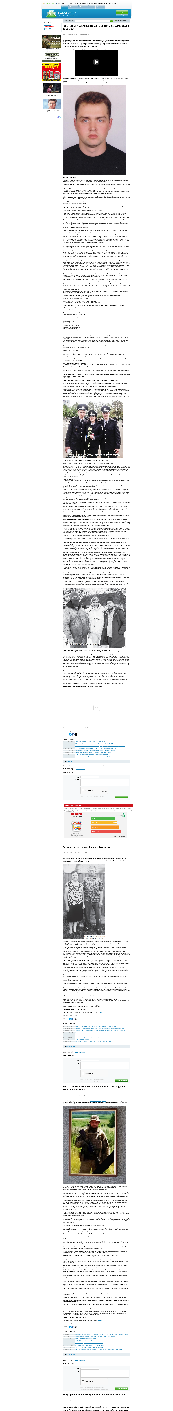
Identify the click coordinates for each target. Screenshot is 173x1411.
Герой (70, 731)
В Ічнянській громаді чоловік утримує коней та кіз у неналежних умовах (91, 1037)
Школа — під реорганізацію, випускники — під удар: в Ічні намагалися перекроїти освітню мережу (97, 1032)
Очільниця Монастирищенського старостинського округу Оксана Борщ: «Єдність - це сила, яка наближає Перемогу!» (102, 1334)
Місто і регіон (47, 25)
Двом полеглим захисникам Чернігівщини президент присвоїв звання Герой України (94, 756)
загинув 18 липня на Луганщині (98, 1101)
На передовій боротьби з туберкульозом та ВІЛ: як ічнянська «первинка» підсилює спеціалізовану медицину (100, 1028)
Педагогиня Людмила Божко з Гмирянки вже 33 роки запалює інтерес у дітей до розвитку (95, 750)
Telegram (100, 727)
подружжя (71, 1015)
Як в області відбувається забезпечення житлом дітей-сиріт (89, 1347)
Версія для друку (70, 761)
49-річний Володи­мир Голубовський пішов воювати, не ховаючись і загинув (92, 1340)
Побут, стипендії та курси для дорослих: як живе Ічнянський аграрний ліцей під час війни (95, 1026)
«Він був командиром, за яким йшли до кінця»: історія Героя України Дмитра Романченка (95, 748)
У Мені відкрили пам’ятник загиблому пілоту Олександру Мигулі (90, 741)
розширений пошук (121, 20)
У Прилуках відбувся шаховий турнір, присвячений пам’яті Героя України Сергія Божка (95, 743)
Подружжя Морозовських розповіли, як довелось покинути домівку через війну (93, 1041)
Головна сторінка (72, 3)
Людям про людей (86, 3)
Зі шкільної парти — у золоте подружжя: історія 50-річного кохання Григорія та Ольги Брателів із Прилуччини (100, 1030)
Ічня (76, 1015)
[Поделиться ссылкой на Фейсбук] (73, 735)
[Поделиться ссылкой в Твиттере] (76, 735)
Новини (79, 3)
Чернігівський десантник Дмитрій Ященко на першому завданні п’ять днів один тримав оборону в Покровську (100, 746)
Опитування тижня (49, 30)
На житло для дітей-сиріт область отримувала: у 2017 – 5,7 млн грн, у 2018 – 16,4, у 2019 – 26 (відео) (98, 1349)
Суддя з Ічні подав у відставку (82, 1039)
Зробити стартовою (50, 3)
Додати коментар (80, 769)
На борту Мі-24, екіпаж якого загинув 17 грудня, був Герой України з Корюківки (93, 752)
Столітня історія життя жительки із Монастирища (86, 1338)
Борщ (67, 1015)
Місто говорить (48, 28)
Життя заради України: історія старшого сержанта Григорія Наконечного (91, 754)
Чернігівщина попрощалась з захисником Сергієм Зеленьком (89, 1343)
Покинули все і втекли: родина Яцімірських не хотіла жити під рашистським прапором (95, 1336)
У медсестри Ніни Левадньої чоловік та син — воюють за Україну (90, 1345)
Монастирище (74, 1323)
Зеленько (68, 1323)
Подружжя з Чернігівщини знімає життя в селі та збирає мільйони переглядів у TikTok (94, 1034)
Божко (67, 731)
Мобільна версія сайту (62, 3)
